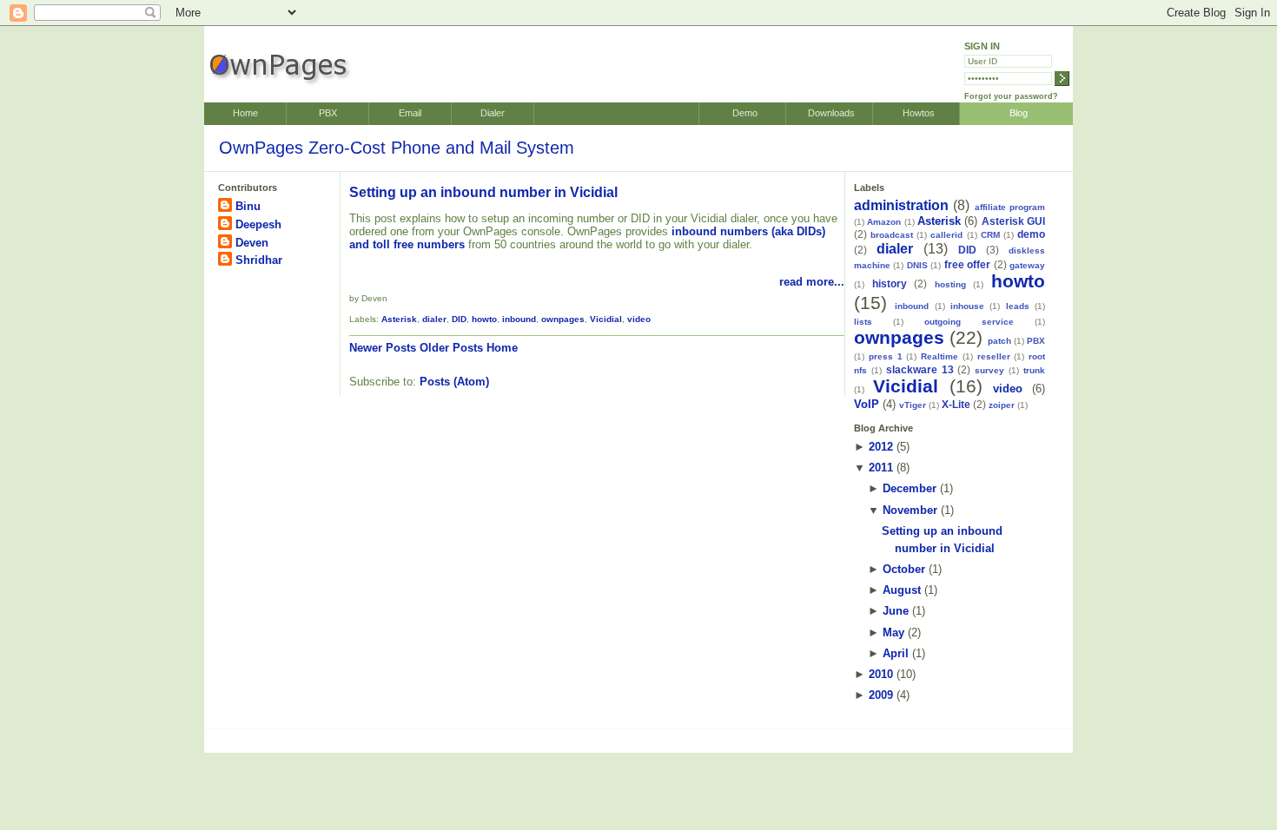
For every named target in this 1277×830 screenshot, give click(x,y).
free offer (967, 264)
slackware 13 (920, 369)
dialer (434, 319)
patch (999, 341)
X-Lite (956, 404)
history (889, 283)
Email (410, 113)
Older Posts (451, 347)
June (896, 610)
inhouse (967, 306)
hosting (950, 284)
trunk (1034, 370)
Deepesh (258, 224)
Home (245, 113)
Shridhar (258, 260)
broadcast (891, 235)
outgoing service (969, 321)
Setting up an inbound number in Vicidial (483, 192)
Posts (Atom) (454, 381)
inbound (519, 319)
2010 (881, 674)
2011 (881, 467)
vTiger (912, 405)
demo (1031, 234)
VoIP (866, 404)
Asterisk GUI (1013, 221)
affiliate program (1010, 207)
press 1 (886, 356)
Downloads (831, 113)
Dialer (492, 113)
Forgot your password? (1011, 96)
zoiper (1002, 405)
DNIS (917, 265)
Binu (248, 206)
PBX (328, 113)
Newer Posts (382, 347)
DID (459, 319)
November (910, 510)
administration (901, 205)
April (896, 653)
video (639, 319)
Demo (745, 113)
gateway (1027, 265)
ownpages (563, 319)
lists (863, 321)
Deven (251, 242)
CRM (990, 235)
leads (1017, 306)
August (902, 589)
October (904, 569)
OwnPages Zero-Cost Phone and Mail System (396, 147)
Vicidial (606, 319)
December (909, 488)
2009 (881, 695)
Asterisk (399, 319)
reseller (993, 356)
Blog (1018, 113)
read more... (811, 281)
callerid (946, 235)
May (893, 632)
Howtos (919, 113)
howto (484, 319)
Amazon (884, 222)
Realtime (939, 356)
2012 (881, 446)
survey (989, 370)
